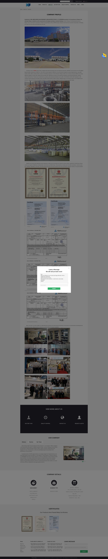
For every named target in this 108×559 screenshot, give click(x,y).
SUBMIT (54, 288)
